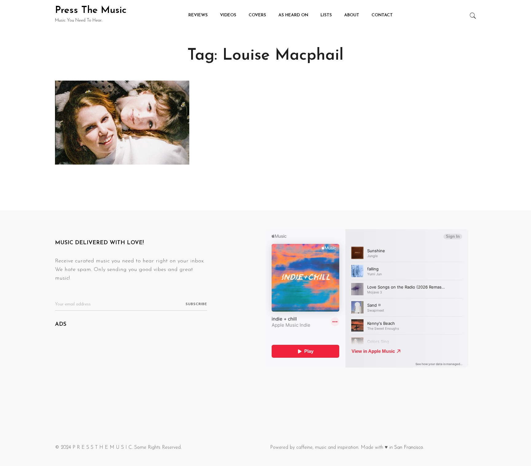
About (351, 15)
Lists (326, 15)
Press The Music (91, 10)
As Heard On (293, 15)
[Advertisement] (158, 378)
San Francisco (408, 447)
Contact (382, 15)
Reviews (198, 15)
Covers (257, 15)
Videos (228, 15)
